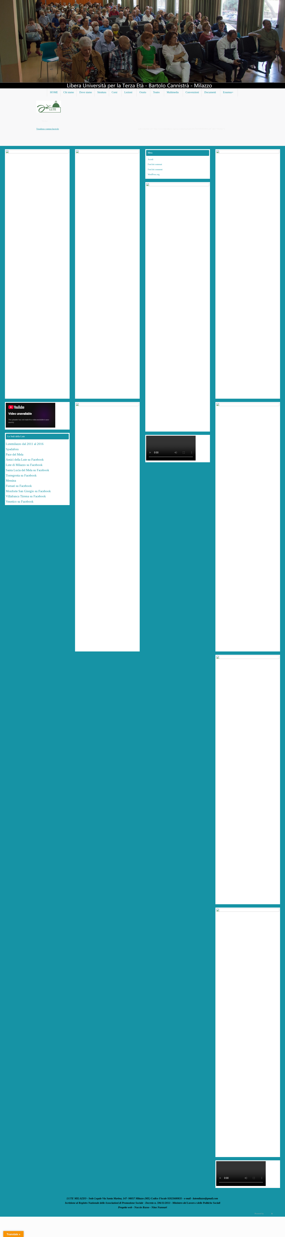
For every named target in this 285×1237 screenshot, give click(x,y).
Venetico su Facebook (19, 501)
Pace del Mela (14, 454)
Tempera (267, 1214)
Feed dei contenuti (155, 164)
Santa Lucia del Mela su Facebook (27, 470)
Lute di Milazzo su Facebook (24, 465)
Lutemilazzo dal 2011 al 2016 (25, 444)
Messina (11, 480)
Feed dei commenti (155, 169)
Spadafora (12, 449)
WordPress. (277, 1214)
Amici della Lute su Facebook (25, 459)
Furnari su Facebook (19, 486)
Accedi (150, 159)
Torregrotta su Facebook (21, 475)
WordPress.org (153, 174)
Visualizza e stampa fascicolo (47, 129)
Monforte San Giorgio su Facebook (28, 491)
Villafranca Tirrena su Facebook (26, 496)
